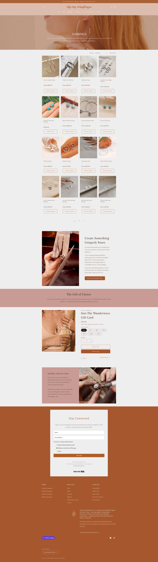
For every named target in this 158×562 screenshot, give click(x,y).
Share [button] (84, 358)
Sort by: (92, 53)
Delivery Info (95, 491)
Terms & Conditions (97, 497)
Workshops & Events (72, 500)
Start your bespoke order (95, 278)
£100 (103, 330)
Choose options (50, 91)
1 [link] (74, 220)
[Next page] (83, 221)
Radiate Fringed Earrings (69, 120)
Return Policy (95, 494)
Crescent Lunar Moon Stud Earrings (69, 201)
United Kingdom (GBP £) (49, 552)
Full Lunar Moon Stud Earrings (105, 201)
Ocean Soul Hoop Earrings (87, 120)
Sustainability (96, 488)
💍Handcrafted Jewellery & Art (65, 445)
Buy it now (95, 351)
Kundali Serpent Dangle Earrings (106, 80)
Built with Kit (79, 471)
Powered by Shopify (60, 558)
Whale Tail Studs (48, 161)
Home (68, 488)
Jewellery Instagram (47, 488)
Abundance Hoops (85, 80)
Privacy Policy (96, 500)
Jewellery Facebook (47, 494)
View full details (104, 357)
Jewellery (69, 494)
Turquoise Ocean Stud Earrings (49, 121)
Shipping (90, 324)
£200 (91, 334)
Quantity (83, 337)
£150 (84, 334)
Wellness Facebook (47, 497)
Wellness (69, 497)
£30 (84, 330)
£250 (98, 334)
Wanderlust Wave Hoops (106, 161)
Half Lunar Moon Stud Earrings (86, 201)
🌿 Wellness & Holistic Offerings (66, 448)
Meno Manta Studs (85, 161)
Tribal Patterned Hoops (68, 80)
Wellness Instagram (47, 491)
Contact (69, 502)
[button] (44, 7)
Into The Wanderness (50, 558)
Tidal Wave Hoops (67, 161)
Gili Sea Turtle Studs (105, 120)
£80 (97, 330)
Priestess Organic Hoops (49, 80)
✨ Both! (58, 451)
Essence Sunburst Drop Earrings (49, 201)
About (69, 491)
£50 (90, 330)
